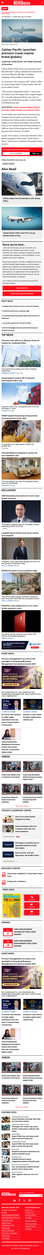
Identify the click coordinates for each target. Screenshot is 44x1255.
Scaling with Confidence (16, 881)
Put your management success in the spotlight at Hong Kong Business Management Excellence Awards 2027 (19, 661)
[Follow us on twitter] (24, 1200)
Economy (4, 410)
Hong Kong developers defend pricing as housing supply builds (32, 777)
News (5, 8)
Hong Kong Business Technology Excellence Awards (25, 931)
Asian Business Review (19, 1141)
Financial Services (8, 638)
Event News (8, 653)
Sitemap (28, 1218)
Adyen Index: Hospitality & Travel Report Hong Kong (24, 875)
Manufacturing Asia (9, 1233)
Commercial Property (9, 373)
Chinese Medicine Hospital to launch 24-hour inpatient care (20, 454)
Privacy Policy (30, 1215)
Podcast (28, 1229)
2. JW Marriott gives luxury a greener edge (15, 311)
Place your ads (31, 1224)
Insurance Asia (16, 1157)
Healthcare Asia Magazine (20, 1164)
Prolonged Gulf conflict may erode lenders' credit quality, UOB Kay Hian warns (25, 1129)
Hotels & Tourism (7, 565)
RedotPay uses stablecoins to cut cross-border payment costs (20, 607)
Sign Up (32, 913)
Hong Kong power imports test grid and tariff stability (32, 800)
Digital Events (30, 1226)
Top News (7, 334)
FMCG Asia (6, 1236)
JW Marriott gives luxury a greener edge (19, 571)
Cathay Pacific (8, 164)
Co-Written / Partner (8, 711)
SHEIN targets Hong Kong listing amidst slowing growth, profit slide (19, 417)
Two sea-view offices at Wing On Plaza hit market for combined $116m (20, 341)
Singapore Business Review (20, 1124)
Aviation (5, 12)
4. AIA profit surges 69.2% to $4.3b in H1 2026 (16, 323)
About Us (28, 1210)
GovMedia (5, 1238)
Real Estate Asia (17, 1172)
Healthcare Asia (8, 1225)
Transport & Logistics (16, 12)
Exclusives (9, 490)
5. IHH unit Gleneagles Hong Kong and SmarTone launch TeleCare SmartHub (20, 329)
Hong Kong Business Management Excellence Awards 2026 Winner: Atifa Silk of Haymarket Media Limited (11, 747)
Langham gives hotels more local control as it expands (20, 534)
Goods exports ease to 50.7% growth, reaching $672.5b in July (18, 379)
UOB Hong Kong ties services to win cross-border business (21, 497)
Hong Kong (5, 13)
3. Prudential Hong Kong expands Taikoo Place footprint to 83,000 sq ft (21, 317)
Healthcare (5, 485)
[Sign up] (40, 1195)
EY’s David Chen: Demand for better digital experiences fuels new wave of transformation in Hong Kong (11, 720)
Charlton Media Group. (28, 1246)
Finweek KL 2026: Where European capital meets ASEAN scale (32, 717)
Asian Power (16, 1134)
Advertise (32, 907)
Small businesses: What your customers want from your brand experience (26, 828)
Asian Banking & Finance (11, 1218)
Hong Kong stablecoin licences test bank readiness (10, 800)
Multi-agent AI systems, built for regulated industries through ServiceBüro (27, 845)
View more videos (22, 806)
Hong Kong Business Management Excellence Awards (25, 943)
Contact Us (29, 1213)
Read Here (32, 899)
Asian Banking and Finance (20, 1117)
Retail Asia (15, 1149)
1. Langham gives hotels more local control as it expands (20, 306)
